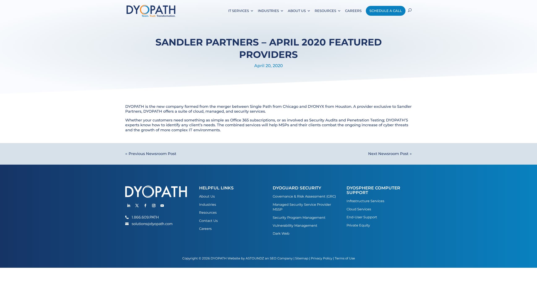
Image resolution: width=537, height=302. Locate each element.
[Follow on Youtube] (162, 205)
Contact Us (208, 221)
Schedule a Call (385, 11)
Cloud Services (359, 209)
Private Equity (358, 225)
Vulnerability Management (295, 226)
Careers (353, 11)
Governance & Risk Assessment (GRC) (304, 196)
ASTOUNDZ (255, 258)
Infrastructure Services (365, 201)
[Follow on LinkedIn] (128, 205)
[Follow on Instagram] (153, 205)
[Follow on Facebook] (145, 205)
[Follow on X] (137, 205)
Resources (325, 11)
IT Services (238, 11)
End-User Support (362, 217)
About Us (297, 11)
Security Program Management (299, 218)
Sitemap (301, 258)
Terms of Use (345, 258)
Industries (268, 11)
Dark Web (281, 234)
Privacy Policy (321, 258)
